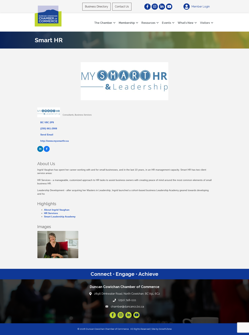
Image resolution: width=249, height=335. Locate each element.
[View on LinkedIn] (40, 151)
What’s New (185, 22)
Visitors (205, 22)
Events (166, 22)
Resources (148, 22)
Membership (127, 22)
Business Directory (96, 6)
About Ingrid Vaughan (56, 209)
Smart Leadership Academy (60, 216)
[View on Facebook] (47, 151)
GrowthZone (165, 329)
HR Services (51, 213)
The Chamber (103, 22)
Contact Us (122, 6)
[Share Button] (66, 109)
